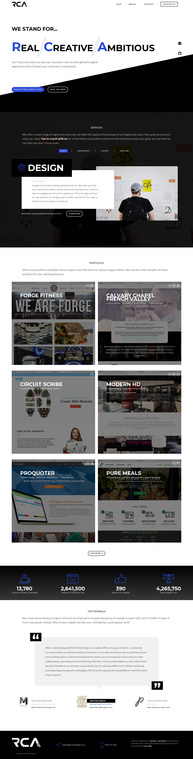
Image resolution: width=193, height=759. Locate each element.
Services (132, 4)
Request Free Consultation (28, 89)
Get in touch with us (54, 138)
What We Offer (58, 89)
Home (119, 4)
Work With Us (169, 4)
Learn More (74, 214)
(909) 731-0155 (110, 745)
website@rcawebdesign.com (73, 745)
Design (63, 151)
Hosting (105, 151)
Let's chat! (148, 746)
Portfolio (149, 4)
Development (84, 151)
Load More (95, 553)
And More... (125, 151)
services (153, 741)
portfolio (162, 741)
